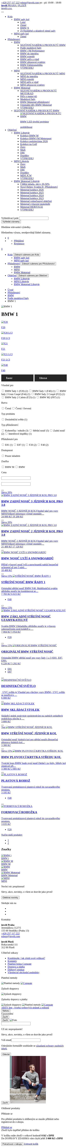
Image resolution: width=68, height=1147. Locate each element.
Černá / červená (23, 408)
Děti (22, 152)
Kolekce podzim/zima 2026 (34, 141)
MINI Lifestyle (21, 161)
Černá (8, 408)
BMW (17, 42)
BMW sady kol (21, 19)
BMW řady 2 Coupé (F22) (49, 394)
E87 (20, 445)
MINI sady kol (21, 33)
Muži (22, 150)
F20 (32, 445)
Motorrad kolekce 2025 (32, 192)
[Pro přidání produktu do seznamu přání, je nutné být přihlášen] (2, 490)
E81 (8, 445)
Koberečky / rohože (16, 430)
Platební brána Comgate (19, 964)
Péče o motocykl (28, 96)
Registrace (19, 243)
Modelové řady (27, 99)
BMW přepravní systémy (32, 62)
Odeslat (6, 1054)
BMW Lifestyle (22, 132)
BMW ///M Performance (32, 50)
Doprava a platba (16, 966)
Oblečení (12, 130)
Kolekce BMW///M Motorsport (35, 138)
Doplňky (24, 155)
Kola (10, 16)
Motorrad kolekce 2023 (32, 198)
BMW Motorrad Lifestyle (27, 181)
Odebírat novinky (10, 897)
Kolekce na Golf (28, 144)
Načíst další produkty (11, 834)
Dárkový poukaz (16, 969)
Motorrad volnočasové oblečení (36, 201)
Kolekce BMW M (29, 135)
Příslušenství (14, 39)
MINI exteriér (27, 79)
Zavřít (5, 1017)
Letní (22, 22)
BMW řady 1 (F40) (43, 391)
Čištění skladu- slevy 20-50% (34, 184)
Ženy (22, 147)
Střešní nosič (40, 430)
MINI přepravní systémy (32, 85)
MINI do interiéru (29, 76)
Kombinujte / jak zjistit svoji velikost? (26, 958)
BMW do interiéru (29, 53)
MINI (17, 70)
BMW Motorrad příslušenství (34, 102)
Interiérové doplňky (20, 433)
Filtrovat (43, 378)
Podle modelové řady (30, 48)
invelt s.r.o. (6, 8)
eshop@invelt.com (29, 2)
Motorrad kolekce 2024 (32, 195)
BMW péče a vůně (29, 59)
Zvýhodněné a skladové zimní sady (38, 30)
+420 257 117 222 (10, 2)
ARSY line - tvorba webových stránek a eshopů (25, 1007)
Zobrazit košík (31, 1144)
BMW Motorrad (22, 87)
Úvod (10, 289)
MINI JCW (26, 175)
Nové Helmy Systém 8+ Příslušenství (39, 187)
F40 (44, 445)
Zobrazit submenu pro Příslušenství (38, 264)
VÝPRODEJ (27, 68)
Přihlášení (19, 240)
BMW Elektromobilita (31, 65)
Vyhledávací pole (10, 218)
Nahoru (6, 1011)
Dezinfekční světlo (15, 419)
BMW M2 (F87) (49, 397)
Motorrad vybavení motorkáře (35, 204)
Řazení (9, 378)
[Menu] (2, 12)
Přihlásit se (6, 1127)
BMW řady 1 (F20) (16, 391)
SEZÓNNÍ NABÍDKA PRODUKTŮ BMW (43, 45)
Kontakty (12, 961)
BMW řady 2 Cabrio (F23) (19, 397)
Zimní (23, 25)
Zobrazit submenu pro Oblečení (33, 275)
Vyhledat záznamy (11, 221)
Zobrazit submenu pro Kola (26, 254)
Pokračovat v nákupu (12, 1144)
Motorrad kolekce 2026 (32, 189)
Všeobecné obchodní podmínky (23, 972)
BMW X (24, 28)
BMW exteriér (27, 56)
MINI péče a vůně (29, 82)
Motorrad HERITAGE (31, 207)
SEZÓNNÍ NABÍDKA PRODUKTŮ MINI (42, 73)
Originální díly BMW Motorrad (36, 105)
